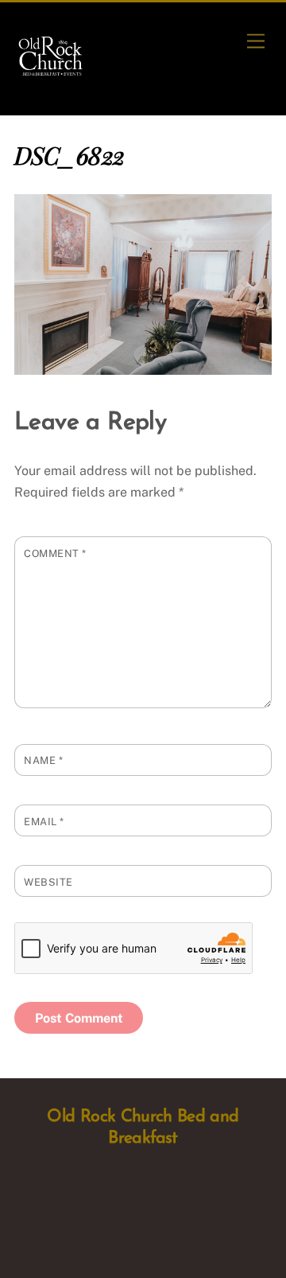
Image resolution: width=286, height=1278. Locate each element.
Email (44, 822)
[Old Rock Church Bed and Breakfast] (51, 73)
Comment (55, 553)
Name (43, 760)
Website (48, 882)
